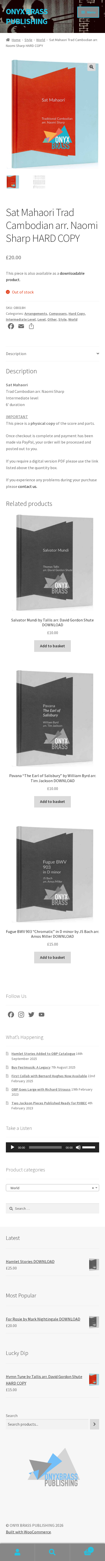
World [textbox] (51, 1188)
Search (12, 1415)
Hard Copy (77, 313)
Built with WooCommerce (28, 1531)
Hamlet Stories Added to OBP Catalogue (43, 1053)
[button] (91, 67)
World (40, 40)
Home (16, 40)
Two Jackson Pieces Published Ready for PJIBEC (49, 1103)
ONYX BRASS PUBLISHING (27, 16)
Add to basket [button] (52, 645)
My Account (17, 1552)
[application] (52, 1147)
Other (52, 319)
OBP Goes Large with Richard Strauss (41, 1089)
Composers (58, 313)
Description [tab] (16, 353)
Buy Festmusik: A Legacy (30, 1067)
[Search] (94, 1424)
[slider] (89, 1146)
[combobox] (52, 1187)
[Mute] (78, 1147)
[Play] (12, 1147)
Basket (81, 1548)
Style (28, 40)
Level (41, 319)
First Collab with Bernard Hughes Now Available (49, 1076)
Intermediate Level (21, 319)
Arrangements (35, 313)
